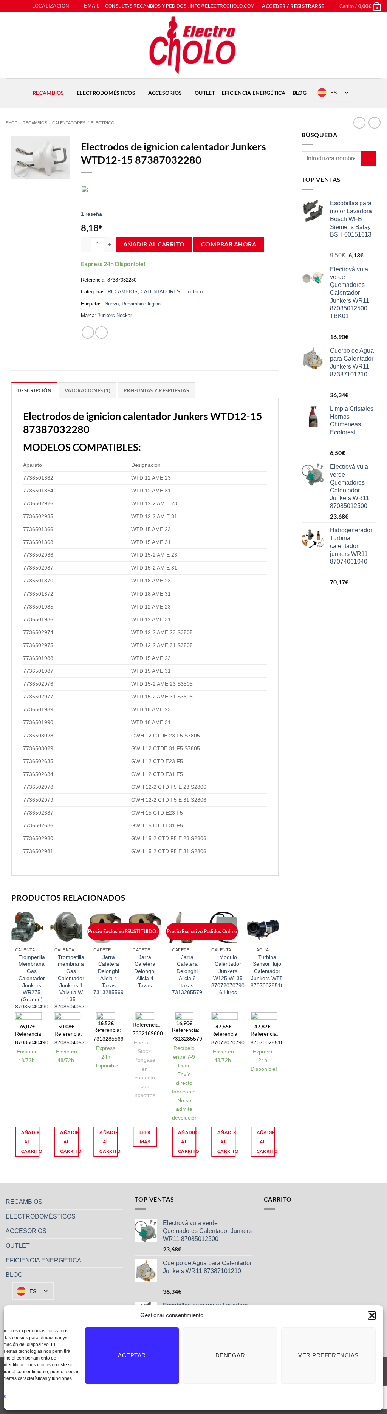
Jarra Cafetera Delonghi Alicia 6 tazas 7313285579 (187, 975)
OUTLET (205, 93)
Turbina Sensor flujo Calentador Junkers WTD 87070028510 (267, 971)
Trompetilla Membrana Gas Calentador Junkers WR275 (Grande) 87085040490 (31, 982)
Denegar (230, 1355)
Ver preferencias (328, 1355)
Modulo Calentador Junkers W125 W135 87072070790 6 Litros (228, 975)
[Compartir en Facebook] (88, 332)
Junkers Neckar (115, 315)
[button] (372, 1315)
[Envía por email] (101, 332)
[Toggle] (118, 1201)
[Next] (278, 1041)
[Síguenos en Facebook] (9, 6)
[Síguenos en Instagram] (16, 6)
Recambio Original (142, 304)
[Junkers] (94, 191)
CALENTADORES (68, 123)
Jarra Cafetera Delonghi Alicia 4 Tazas (144, 971)
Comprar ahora (228, 244)
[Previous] (11, 1041)
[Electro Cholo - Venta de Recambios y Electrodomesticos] (193, 45)
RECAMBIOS (48, 93)
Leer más (144, 1137)
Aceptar (132, 1355)
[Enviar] (368, 158)
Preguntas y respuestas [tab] (156, 390)
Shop (11, 123)
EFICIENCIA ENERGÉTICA (254, 93)
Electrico (103, 123)
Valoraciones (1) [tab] (87, 390)
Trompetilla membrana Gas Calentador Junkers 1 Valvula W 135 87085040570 (71, 982)
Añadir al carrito (154, 244)
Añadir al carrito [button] (30, 1142)
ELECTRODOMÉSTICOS (106, 93)
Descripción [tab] (34, 390)
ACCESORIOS (165, 93)
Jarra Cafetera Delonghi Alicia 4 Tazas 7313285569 (108, 975)
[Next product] (359, 123)
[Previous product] (374, 123)
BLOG (300, 93)
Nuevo (112, 304)
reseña (91, 214)
